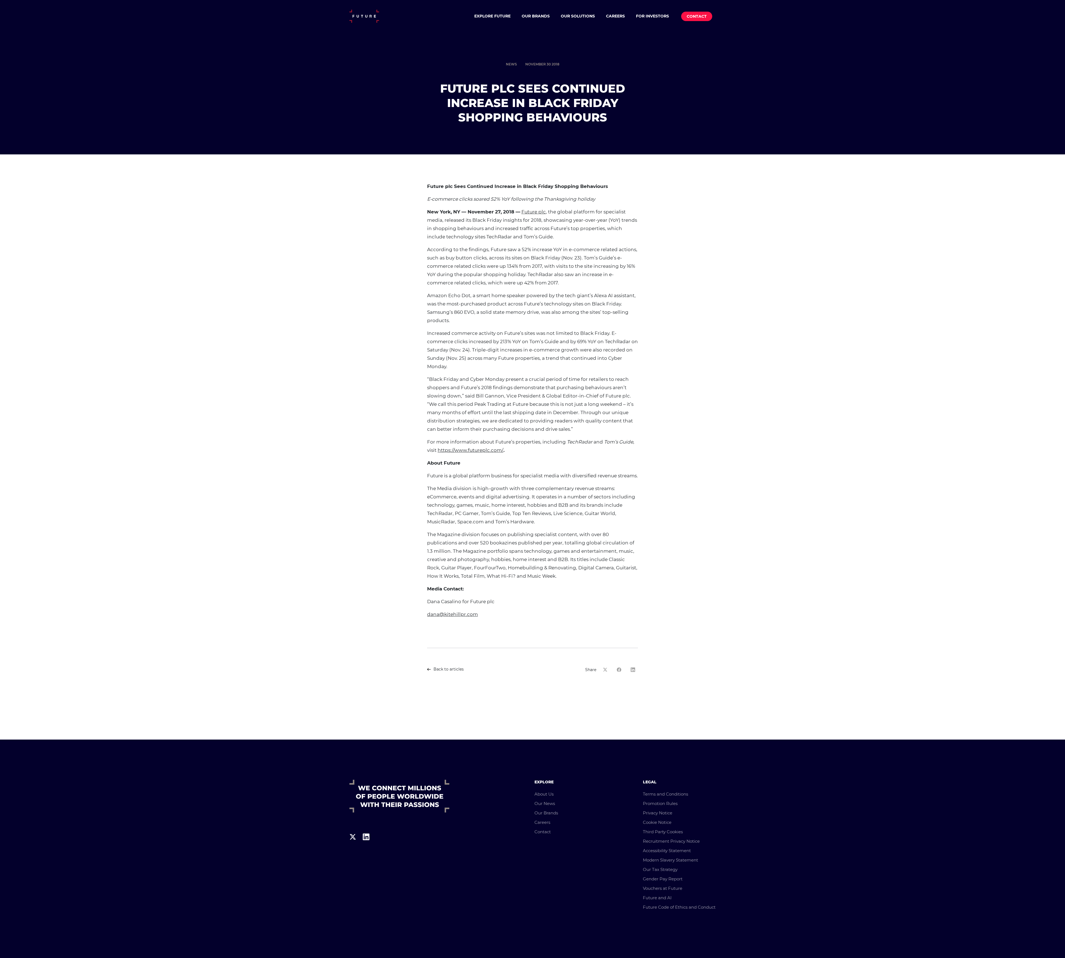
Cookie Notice (657, 822)
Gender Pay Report (663, 878)
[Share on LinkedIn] (634, 669)
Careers (615, 16)
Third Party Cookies (663, 831)
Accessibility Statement (667, 850)
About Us (544, 794)
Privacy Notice (657, 813)
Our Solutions (578, 16)
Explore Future (492, 16)
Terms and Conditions (665, 794)
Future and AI (657, 897)
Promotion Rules (660, 803)
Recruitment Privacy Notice (671, 841)
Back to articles (448, 669)
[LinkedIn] (366, 847)
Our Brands (536, 16)
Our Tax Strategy (660, 869)
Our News (544, 803)
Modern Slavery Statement (670, 860)
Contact (697, 16)
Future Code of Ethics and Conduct (679, 907)
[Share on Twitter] (606, 669)
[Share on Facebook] (620, 669)
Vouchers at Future (662, 888)
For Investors (652, 16)
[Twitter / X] (352, 847)
